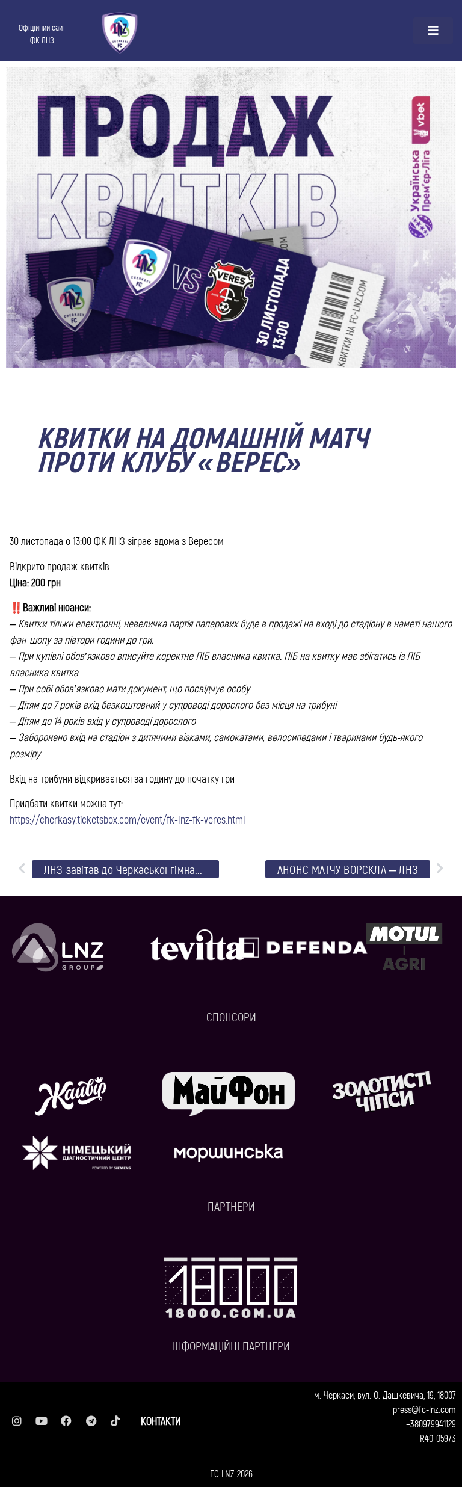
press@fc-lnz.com (424, 1409)
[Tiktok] (115, 1421)
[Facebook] (66, 1421)
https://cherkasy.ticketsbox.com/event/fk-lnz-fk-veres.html (127, 819)
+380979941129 (431, 1423)
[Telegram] (91, 1421)
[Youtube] (41, 1421)
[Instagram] (17, 1421)
